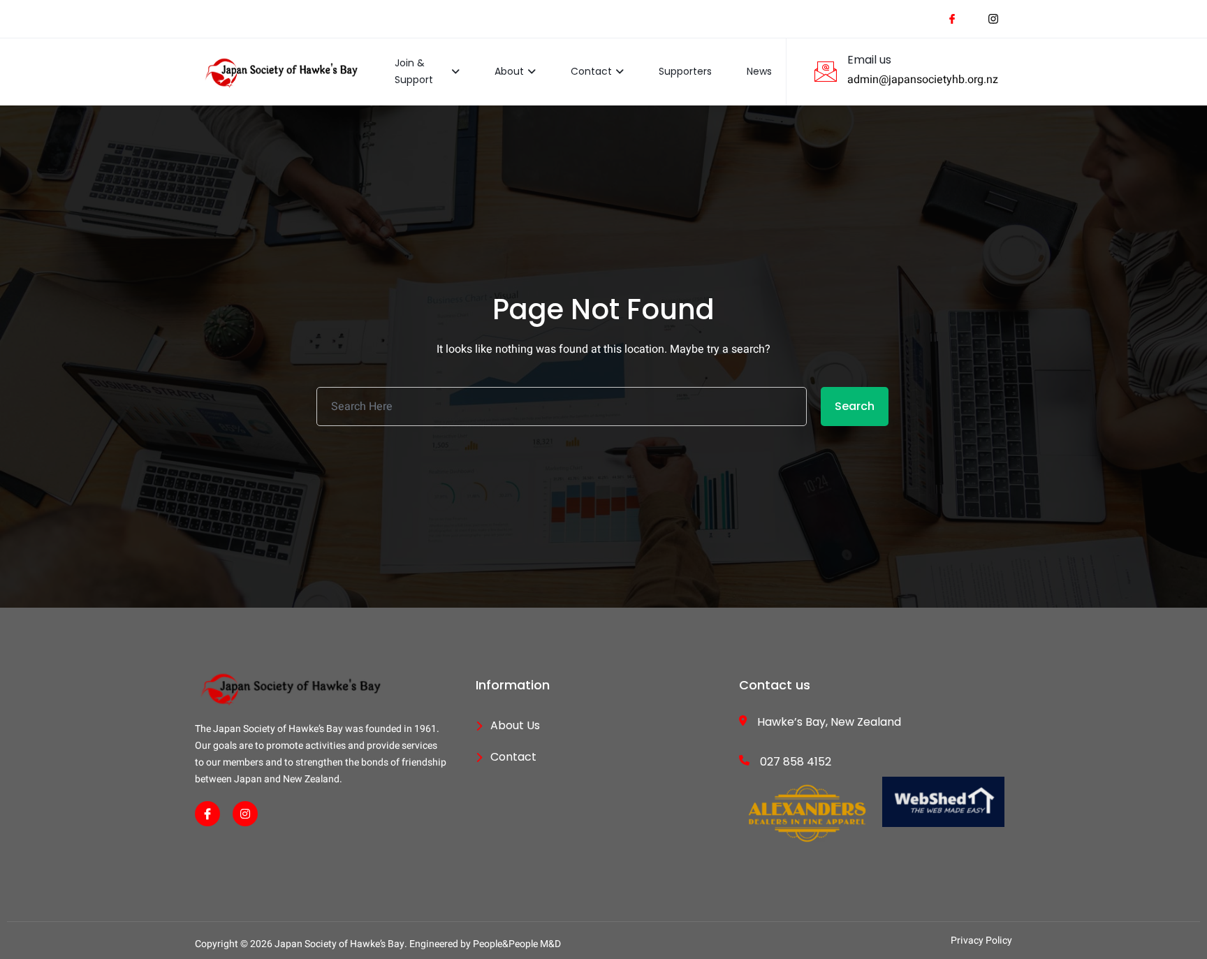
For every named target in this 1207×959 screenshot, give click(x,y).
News (759, 71)
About (509, 71)
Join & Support (414, 71)
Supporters (685, 71)
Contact (591, 71)
